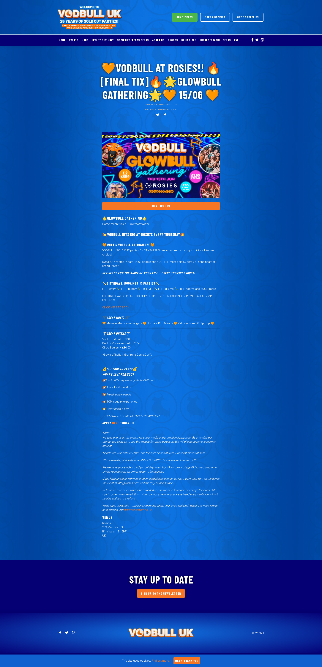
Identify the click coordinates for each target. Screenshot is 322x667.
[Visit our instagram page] (262, 40)
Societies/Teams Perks (133, 40)
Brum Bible (188, 40)
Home (62, 40)
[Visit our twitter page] (257, 40)
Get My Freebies (248, 17)
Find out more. (160, 660)
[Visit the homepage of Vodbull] (90, 17)
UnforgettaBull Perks (215, 40)
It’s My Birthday (103, 40)
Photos (173, 40)
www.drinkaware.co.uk (137, 510)
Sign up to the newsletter (161, 593)
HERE (115, 423)
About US (158, 40)
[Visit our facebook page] (252, 40)
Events (73, 40)
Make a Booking (215, 17)
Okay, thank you (187, 661)
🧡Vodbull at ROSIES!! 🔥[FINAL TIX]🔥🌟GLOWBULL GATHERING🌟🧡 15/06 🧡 (161, 81)
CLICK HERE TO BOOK (115, 307)
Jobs (85, 40)
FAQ (236, 40)
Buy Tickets (184, 17)
